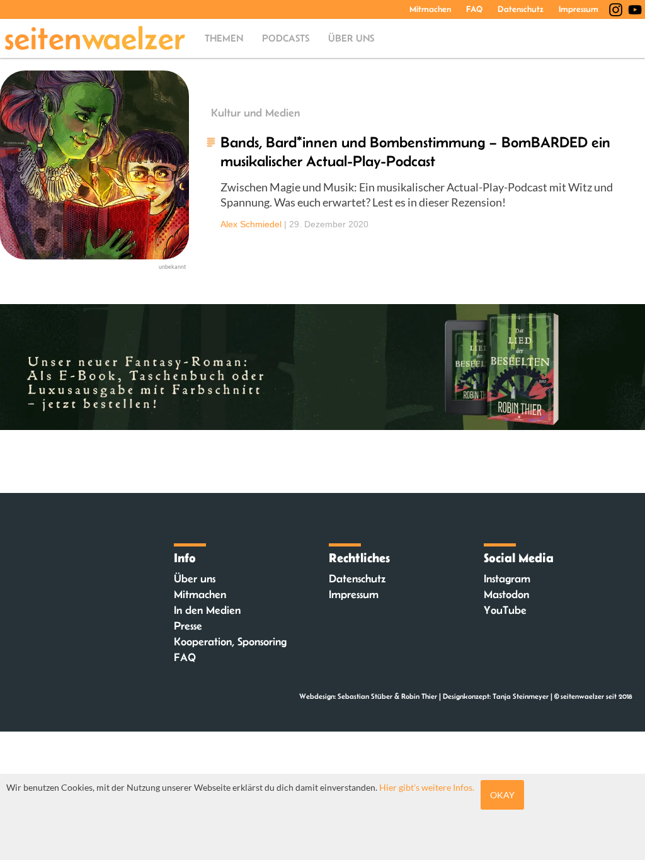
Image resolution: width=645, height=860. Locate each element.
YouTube (505, 610)
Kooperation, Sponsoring (230, 641)
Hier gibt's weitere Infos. (426, 787)
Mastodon (506, 594)
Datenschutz (521, 9)
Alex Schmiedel (251, 224)
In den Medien (207, 610)
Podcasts (285, 38)
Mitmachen (430, 9)
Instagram (507, 578)
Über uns (351, 38)
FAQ (474, 9)
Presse (188, 626)
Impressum (578, 9)
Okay (502, 794)
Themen (224, 38)
